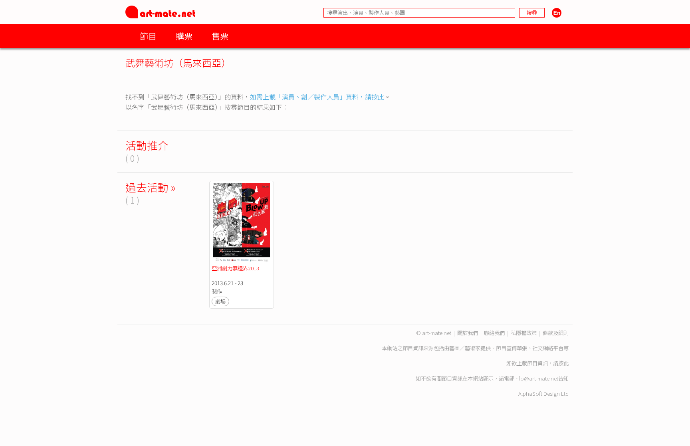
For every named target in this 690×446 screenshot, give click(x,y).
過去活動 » (150, 187)
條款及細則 (556, 333)
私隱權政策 (524, 333)
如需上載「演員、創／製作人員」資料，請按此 (317, 96)
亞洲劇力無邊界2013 (235, 268)
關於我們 (467, 333)
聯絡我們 (494, 333)
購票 (184, 36)
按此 (563, 363)
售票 (220, 36)
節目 (148, 36)
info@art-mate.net (536, 378)
